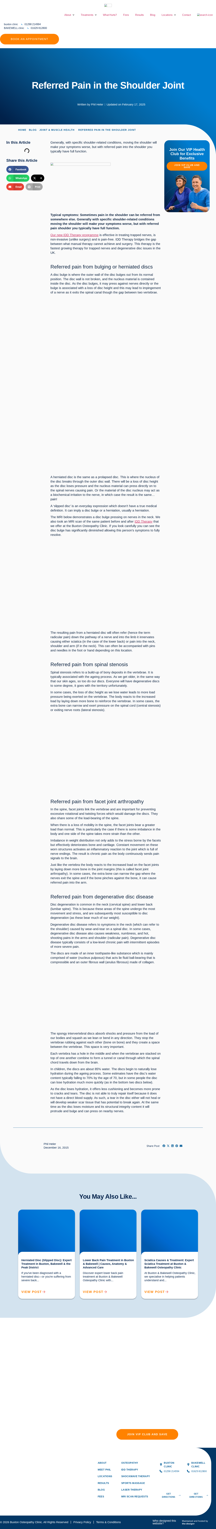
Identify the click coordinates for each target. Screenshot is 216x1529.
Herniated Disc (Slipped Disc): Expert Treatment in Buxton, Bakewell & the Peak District (43, 1213)
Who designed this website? (164, 1522)
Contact (186, 15)
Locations (167, 15)
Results (139, 15)
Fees (126, 15)
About (67, 15)
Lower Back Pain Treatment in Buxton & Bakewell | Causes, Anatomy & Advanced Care (107, 1212)
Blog (152, 15)
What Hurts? (110, 15)
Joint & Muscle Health (57, 130)
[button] (17, 169)
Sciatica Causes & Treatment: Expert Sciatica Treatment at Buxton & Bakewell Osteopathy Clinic (168, 1213)
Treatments (87, 15)
